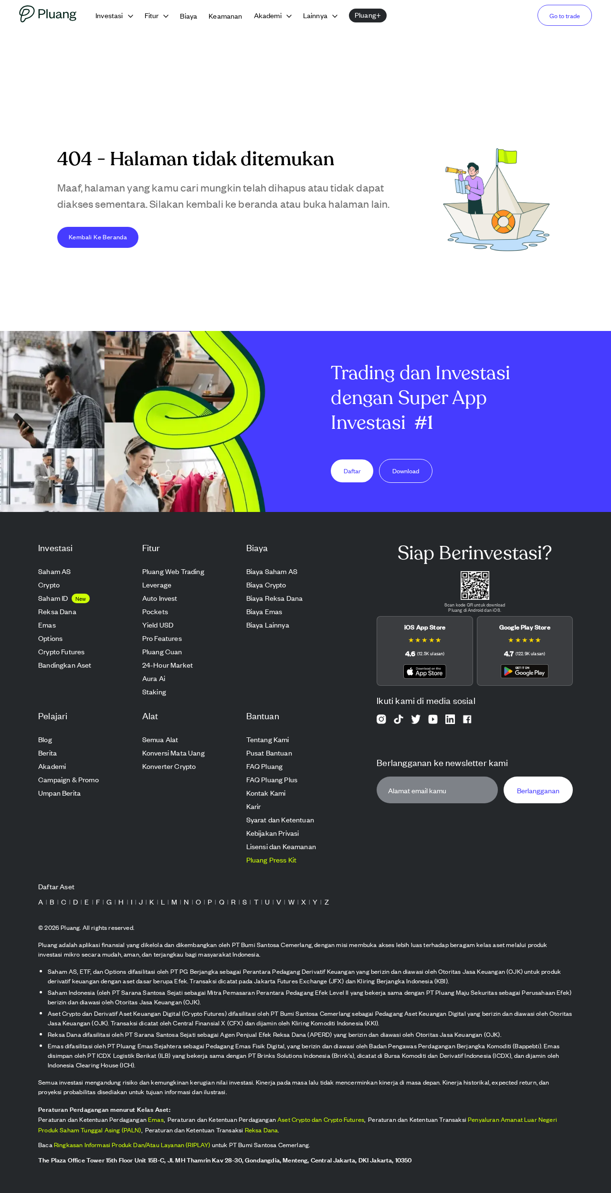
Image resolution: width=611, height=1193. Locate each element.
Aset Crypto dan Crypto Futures (320, 1119)
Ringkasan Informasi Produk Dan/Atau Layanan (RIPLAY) (132, 1144)
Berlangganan (538, 790)
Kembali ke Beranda (98, 236)
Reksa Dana (261, 1129)
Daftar (352, 470)
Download (405, 470)
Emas (156, 1119)
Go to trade (564, 15)
